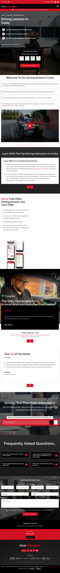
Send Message (30, 514)
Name (3, 484)
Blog (24, 550)
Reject (39, 568)
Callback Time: (35, 491)
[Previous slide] (31, 187)
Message (3, 497)
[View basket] (58, 2)
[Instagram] (31, 550)
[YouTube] (37, 550)
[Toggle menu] (56, 6)
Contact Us (30, 537)
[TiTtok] (34, 550)
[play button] (30, 126)
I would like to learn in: (7, 491)
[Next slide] (28, 187)
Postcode (49, 484)
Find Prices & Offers (29, 66)
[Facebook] (28, 550)
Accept (32, 568)
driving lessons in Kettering (40, 168)
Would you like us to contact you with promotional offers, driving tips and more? (31, 510)
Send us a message (49, 1)
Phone (33, 484)
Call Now (4, 1)
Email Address (20, 484)
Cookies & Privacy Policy (52, 566)
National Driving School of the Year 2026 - (31, 10)
